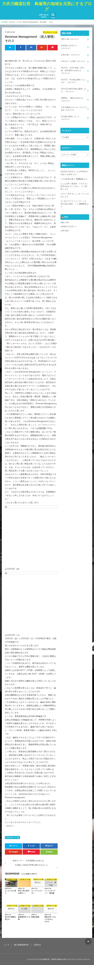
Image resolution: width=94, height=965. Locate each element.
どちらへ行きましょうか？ (71, 194)
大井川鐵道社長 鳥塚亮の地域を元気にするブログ (47, 6)
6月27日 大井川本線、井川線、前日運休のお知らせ (72, 70)
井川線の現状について (70, 118)
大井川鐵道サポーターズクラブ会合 (74, 108)
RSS (66, 217)
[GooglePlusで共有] (42, 47)
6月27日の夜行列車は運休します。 (73, 90)
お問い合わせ (43, 16)
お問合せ (37, 945)
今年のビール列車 (73, 61)
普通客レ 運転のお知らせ (72, 99)
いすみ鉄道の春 (66, 179)
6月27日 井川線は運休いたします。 (73, 81)
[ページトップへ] (88, 941)
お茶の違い (70, 55)
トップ (6, 945)
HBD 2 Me (70, 39)
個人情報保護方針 (21, 945)
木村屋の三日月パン (69, 47)
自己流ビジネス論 (13, 837)
